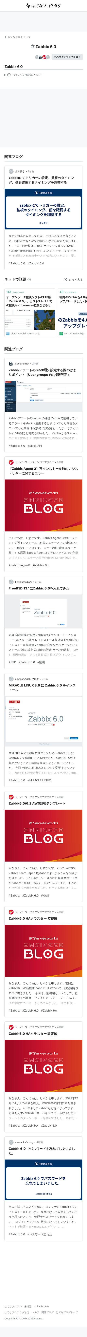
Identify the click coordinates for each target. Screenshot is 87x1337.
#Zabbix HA (49, 1010)
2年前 (35, 363)
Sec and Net (22, 363)
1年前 (31, 171)
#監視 (41, 662)
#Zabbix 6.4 (36, 263)
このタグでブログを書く (67, 56)
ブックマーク (15, 292)
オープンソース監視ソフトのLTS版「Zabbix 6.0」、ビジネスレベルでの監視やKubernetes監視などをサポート (29, 301)
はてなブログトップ (67, 1312)
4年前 (60, 796)
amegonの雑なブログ (27, 678)
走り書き (20, 171)
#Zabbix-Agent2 (20, 565)
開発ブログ (47, 1312)
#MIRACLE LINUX (39, 780)
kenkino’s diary (23, 581)
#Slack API (35, 445)
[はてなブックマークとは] (29, 279)
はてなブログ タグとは (16, 1312)
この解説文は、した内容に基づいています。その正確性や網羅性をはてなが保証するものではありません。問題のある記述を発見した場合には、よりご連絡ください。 (23, 75)
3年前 (38, 581)
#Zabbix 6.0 (17, 263)
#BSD (12, 662)
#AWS (45, 895)
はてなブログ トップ (19, 36)
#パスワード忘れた (40, 1234)
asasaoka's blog (24, 1142)
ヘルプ (35, 1312)
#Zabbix (14, 895)
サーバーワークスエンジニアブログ (34, 462)
